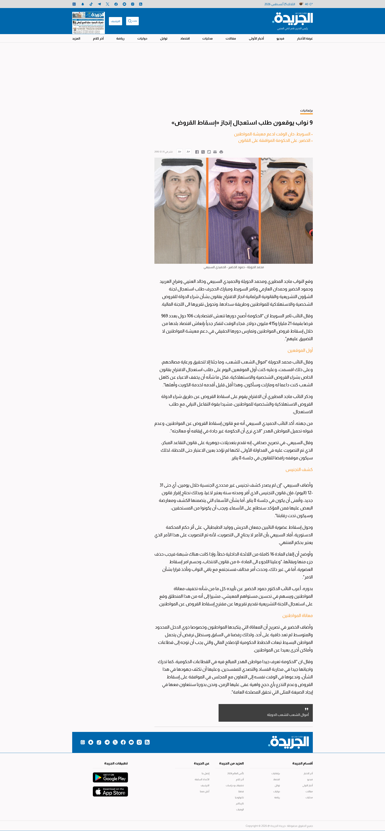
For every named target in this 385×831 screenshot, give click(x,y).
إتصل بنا (205, 773)
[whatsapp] (74, 4)
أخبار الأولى (256, 38)
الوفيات (240, 809)
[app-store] (110, 789)
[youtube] (124, 4)
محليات (207, 38)
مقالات (231, 38)
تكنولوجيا (239, 797)
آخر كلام (98, 38)
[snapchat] (82, 4)
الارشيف (115, 21)
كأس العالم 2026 (235, 773)
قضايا (241, 791)
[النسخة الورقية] (88, 21)
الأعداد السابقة (202, 779)
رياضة (120, 38)
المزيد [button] (76, 38)
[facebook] (116, 4)
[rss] (140, 4)
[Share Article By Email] (215, 151)
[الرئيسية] (292, 18)
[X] (107, 4)
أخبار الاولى (307, 785)
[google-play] (110, 775)
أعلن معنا (204, 791)
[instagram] (132, 4)
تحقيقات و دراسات (235, 785)
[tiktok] (91, 4)
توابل (163, 38)
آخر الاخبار (308, 773)
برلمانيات (276, 773)
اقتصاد (185, 38)
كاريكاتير (240, 803)
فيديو (280, 38)
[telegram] (99, 4)
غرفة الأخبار (305, 38)
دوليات (142, 38)
